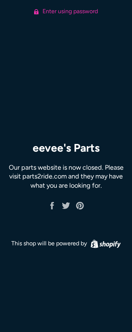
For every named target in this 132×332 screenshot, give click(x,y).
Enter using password (69, 11)
